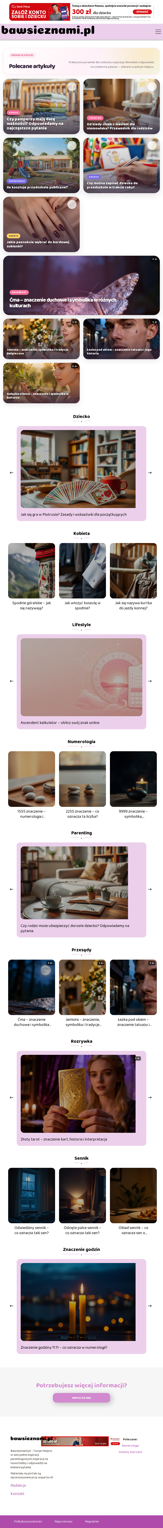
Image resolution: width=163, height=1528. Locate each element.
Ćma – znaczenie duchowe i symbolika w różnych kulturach (63, 303)
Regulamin (92, 1521)
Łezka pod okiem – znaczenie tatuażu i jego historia (119, 351)
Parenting (81, 833)
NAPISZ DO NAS (81, 1398)
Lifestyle (81, 625)
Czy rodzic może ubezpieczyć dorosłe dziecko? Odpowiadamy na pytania (75, 928)
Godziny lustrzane (130, 1452)
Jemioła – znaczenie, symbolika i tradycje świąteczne (37, 351)
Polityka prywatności (28, 1521)
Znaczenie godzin (81, 1250)
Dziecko (81, 417)
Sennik (82, 1158)
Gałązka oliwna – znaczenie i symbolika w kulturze (38, 396)
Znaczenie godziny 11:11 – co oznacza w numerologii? (64, 1347)
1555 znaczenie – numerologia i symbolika (31, 814)
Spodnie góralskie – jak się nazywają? (31, 605)
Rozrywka (81, 1041)
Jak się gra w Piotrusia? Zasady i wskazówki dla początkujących (74, 514)
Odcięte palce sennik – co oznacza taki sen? (82, 1230)
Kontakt (17, 1493)
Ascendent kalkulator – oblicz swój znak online (60, 722)
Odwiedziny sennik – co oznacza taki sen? (32, 1230)
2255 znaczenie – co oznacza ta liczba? (82, 814)
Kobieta (81, 534)
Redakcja (18, 1485)
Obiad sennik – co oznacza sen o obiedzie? (133, 1230)
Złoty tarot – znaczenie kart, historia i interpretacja (64, 1139)
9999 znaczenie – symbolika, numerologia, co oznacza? (133, 814)
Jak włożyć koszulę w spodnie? (82, 605)
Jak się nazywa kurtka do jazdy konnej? (133, 605)
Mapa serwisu (63, 1521)
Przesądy (81, 950)
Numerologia (81, 742)
